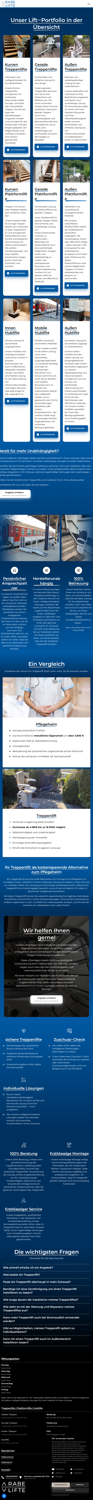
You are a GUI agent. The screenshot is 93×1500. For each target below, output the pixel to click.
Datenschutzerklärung (60, 1495)
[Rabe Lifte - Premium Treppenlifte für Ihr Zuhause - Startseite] (8, 4)
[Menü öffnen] (90, 3)
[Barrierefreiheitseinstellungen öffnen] (4, 1496)
